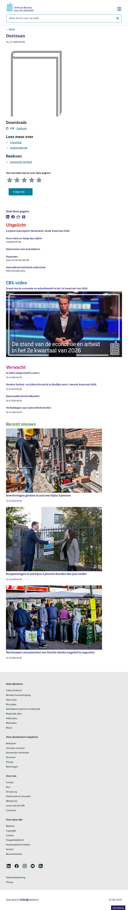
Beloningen (12, 767)
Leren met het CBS (15, 806)
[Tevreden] (31, 179)
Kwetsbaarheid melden (18, 845)
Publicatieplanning (15, 878)
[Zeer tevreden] (39, 179)
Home (12, 29)
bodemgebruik (18, 148)
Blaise (9, 728)
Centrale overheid (15, 748)
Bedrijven (11, 744)
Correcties (11, 810)
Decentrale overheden (17, 753)
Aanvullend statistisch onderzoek (23, 709)
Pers (8, 787)
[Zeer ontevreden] (9, 179)
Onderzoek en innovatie (18, 796)
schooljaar (16, 142)
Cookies (10, 836)
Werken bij (11, 801)
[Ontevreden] (17, 179)
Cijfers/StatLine (14, 690)
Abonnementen (14, 854)
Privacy (9, 762)
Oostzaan (21, 128)
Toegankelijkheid (15, 840)
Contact (10, 783)
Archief (9, 849)
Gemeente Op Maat (21, 162)
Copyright (11, 831)
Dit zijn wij (11, 792)
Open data (11, 700)
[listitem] (8, 217)
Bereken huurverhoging (18, 695)
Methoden (11, 723)
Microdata (11, 705)
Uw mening (118, 908)
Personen (11, 757)
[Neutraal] (24, 179)
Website (10, 826)
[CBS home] (20, 7)
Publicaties (11, 718)
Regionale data (14, 714)
